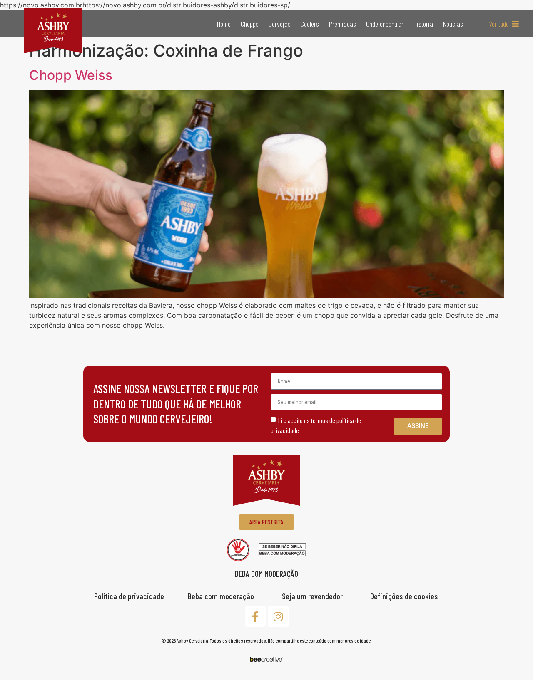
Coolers (310, 23)
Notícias (453, 23)
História (423, 23)
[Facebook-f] (255, 616)
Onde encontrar (384, 23)
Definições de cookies (404, 596)
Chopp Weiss (70, 75)
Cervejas (280, 23)
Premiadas (342, 23)
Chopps (250, 23)
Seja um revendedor (312, 596)
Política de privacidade (129, 596)
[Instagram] (278, 616)
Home (224, 23)
